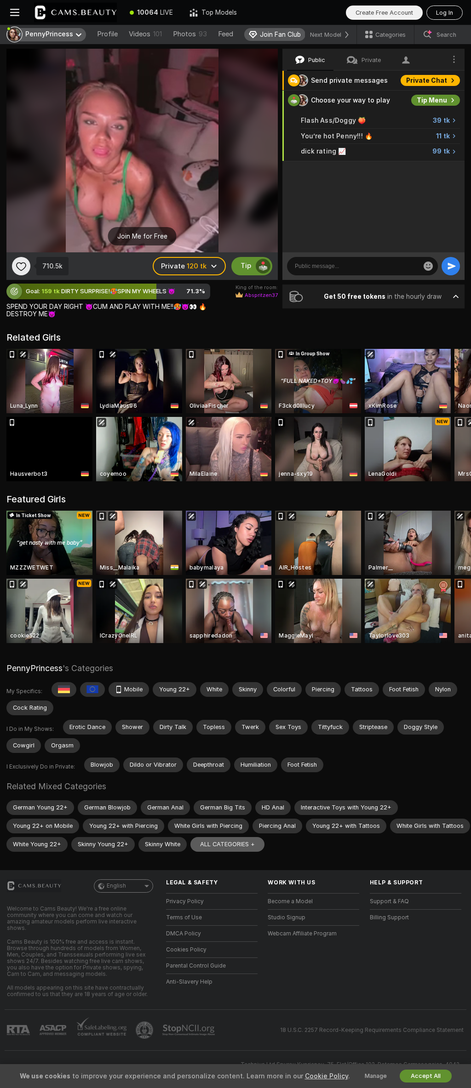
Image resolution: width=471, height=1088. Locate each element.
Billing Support (389, 917)
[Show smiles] (428, 266)
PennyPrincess (34, 668)
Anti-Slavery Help (189, 982)
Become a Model (290, 901)
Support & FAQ (389, 901)
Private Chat (426, 80)
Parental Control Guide (196, 966)
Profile (107, 34)
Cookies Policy (186, 949)
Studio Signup (286, 917)
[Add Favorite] (21, 266)
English (116, 886)
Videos (145, 34)
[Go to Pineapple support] (145, 1030)
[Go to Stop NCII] (189, 1030)
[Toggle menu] (14, 12)
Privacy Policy (185, 901)
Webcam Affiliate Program (302, 933)
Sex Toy (434, 171)
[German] (64, 689)
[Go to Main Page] (75, 12)
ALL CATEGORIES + (227, 844)
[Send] (451, 266)
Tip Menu (432, 100)
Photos (190, 34)
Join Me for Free (142, 236)
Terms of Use (184, 917)
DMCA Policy (183, 933)
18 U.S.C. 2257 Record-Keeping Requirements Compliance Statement (372, 1030)
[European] (92, 689)
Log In (444, 12)
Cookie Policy (326, 1076)
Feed (225, 34)
